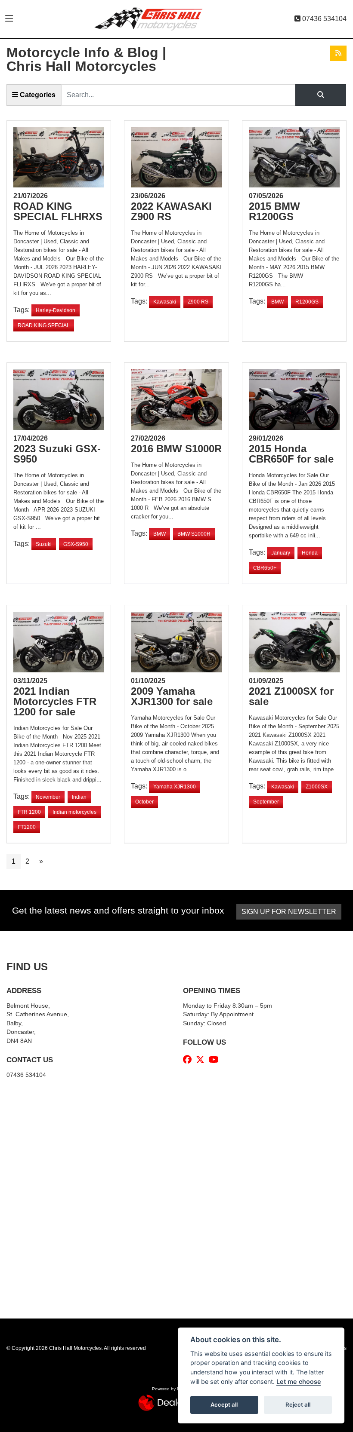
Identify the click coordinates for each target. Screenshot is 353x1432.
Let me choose (298, 1381)
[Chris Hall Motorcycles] (155, 18)
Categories (37, 94)
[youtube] (216, 1059)
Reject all (297, 1404)
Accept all (224, 1404)
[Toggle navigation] (9, 18)
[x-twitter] (202, 1059)
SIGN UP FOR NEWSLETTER (289, 911)
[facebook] (189, 1059)
